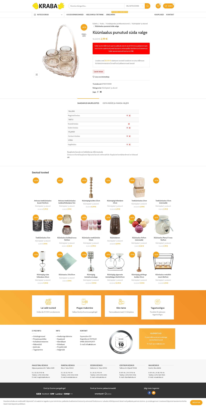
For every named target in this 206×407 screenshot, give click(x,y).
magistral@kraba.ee (43, 377)
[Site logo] (48, 6)
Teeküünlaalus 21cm (139, 201)
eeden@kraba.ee (100, 377)
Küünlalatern (115, 238)
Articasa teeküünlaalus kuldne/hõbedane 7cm (67, 202)
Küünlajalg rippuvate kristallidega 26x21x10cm (115, 276)
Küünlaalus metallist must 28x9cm (163, 276)
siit (68, 157)
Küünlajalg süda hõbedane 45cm (43, 276)
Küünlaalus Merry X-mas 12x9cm (163, 239)
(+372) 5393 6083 (101, 375)
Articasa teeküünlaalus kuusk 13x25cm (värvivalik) (43, 203)
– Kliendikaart (61, 342)
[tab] (88, 102)
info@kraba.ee (90, 344)
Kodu (102, 24)
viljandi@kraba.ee (130, 377)
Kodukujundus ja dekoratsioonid (118, 24)
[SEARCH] (147, 6)
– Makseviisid (37, 344)
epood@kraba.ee (158, 344)
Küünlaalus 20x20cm (67, 275)
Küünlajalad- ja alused (140, 24)
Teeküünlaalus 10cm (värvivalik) (163, 202)
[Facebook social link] (97, 92)
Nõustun (196, 402)
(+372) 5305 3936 (130, 375)
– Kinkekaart (60, 344)
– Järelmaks (36, 347)
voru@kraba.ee (158, 377)
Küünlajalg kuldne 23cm (91, 201)
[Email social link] (100, 92)
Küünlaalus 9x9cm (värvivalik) (139, 239)
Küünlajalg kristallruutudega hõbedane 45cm (91, 277)
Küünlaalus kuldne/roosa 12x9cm (66, 239)
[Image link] (121, 342)
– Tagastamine (37, 350)
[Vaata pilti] (37, 75)
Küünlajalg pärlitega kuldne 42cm (139, 276)
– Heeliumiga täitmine (64, 336)
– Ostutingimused (38, 336)
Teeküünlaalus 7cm (43, 238)
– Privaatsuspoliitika (39, 339)
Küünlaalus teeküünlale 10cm (91, 239)
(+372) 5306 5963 (43, 375)
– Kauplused (60, 339)
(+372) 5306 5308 (72, 375)
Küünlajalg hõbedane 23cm (115, 202)
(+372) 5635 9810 (159, 375)
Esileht (95, 24)
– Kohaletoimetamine (40, 342)
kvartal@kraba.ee (71, 377)
